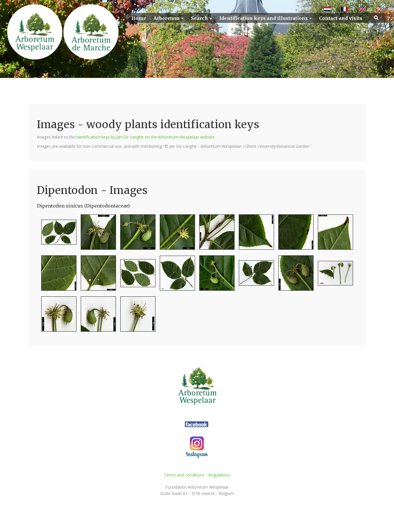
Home (139, 18)
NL (335, 9)
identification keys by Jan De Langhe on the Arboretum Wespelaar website (145, 137)
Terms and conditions (184, 475)
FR (352, 9)
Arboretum (166, 18)
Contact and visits (340, 18)
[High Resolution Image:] (56, 234)
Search (199, 18)
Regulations (219, 475)
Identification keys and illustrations (263, 18)
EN (369, 9)
